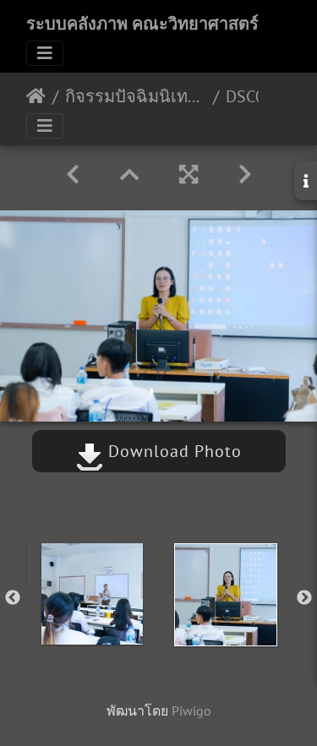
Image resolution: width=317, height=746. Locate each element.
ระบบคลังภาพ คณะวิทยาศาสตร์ (142, 24)
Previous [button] (12, 598)
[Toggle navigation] (44, 53)
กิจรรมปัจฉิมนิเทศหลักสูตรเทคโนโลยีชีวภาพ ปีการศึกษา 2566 (135, 96)
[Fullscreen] (188, 174)
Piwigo (191, 710)
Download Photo (172, 451)
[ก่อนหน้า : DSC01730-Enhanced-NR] (73, 174)
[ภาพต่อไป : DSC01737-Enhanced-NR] (245, 174)
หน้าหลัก (36, 96)
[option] (92, 594)
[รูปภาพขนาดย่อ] (129, 174)
